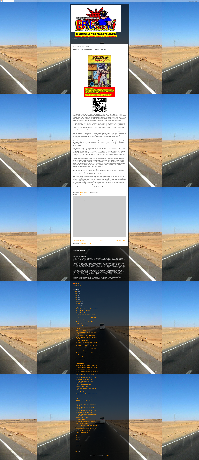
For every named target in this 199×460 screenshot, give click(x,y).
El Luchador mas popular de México (84, 400)
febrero (78, 447)
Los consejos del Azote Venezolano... (84, 320)
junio (77, 439)
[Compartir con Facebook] (95, 192)
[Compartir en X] (94, 192)
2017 (76, 295)
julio (77, 437)
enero (77, 449)
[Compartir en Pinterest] (97, 192)
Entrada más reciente (79, 240)
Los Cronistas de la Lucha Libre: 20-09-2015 (86, 349)
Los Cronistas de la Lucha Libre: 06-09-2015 (86, 410)
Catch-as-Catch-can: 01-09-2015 (83, 430)
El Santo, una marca (80, 419)
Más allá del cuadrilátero (81, 312)
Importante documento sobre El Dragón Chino (86, 428)
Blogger (107, 455)
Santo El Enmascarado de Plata (83, 432)
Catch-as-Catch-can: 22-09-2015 (83, 340)
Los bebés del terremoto (81, 360)
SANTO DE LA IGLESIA (81, 330)
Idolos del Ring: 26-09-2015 (82, 325)
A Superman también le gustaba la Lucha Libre (86, 365)
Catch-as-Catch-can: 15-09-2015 (83, 369)
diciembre (78, 301)
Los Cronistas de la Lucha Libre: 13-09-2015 (86, 377)
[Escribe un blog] (92, 192)
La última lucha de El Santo (82, 391)
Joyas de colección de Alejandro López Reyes (86, 367)
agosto (78, 435)
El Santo (79, 194)
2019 (76, 291)
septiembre (79, 307)
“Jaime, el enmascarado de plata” (83, 384)
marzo (77, 445)
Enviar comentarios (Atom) (85, 243)
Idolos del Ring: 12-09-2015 (82, 386)
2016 (76, 297)
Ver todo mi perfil (77, 285)
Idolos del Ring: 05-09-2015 (82, 417)
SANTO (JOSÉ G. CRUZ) (82, 423)
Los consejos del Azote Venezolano (84, 350)
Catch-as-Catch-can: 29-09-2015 (83, 310)
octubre (78, 305)
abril (77, 443)
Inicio (101, 240)
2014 (76, 451)
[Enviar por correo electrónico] (91, 192)
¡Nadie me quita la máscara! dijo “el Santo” (85, 421)
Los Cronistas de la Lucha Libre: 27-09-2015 (86, 317)
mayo (77, 441)
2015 (76, 299)
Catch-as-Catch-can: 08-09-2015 (83, 402)
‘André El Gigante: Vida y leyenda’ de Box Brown (87, 308)
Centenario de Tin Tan (81, 358)
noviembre (78, 303)
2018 (76, 293)
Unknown (77, 283)
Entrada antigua (121, 240)
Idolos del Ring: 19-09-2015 (82, 356)
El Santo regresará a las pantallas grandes (85, 335)
